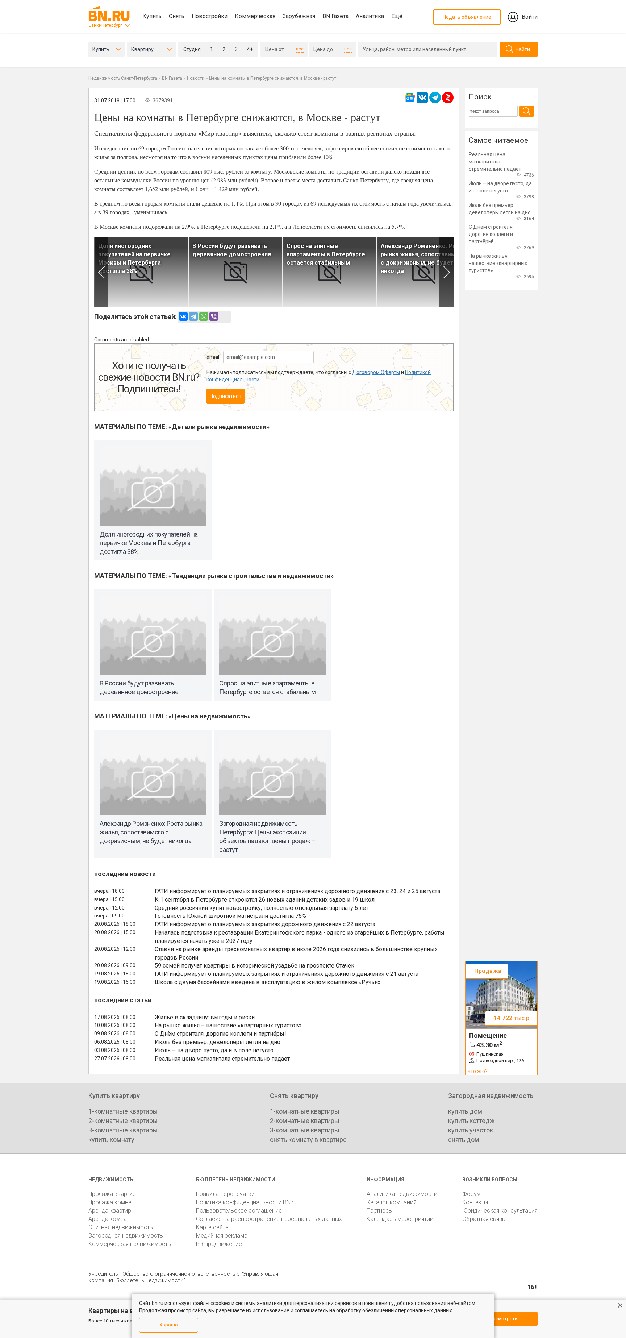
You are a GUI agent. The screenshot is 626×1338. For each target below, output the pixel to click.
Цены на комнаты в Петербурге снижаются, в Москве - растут (272, 78)
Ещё (396, 16)
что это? (478, 1071)
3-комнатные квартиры (123, 1130)
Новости (195, 78)
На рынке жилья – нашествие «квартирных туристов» (228, 1025)
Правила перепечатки (225, 1193)
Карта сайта (212, 1227)
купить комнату (111, 1139)
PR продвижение (219, 1243)
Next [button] (446, 272)
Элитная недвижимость (120, 1227)
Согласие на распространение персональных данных (269, 1218)
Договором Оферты (376, 372)
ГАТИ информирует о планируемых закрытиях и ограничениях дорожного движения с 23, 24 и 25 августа (297, 891)
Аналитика (370, 16)
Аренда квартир (109, 1210)
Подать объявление (467, 17)
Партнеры (380, 1210)
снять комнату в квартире (308, 1139)
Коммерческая (255, 16)
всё (300, 48)
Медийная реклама (221, 1235)
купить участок (470, 1130)
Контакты (475, 1202)
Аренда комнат (108, 1218)
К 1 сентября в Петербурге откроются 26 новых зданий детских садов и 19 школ (265, 899)
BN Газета (335, 16)
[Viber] (213, 316)
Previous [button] (101, 272)
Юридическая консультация (500, 1210)
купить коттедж (471, 1120)
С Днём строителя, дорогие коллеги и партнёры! (220, 1033)
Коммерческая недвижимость (129, 1243)
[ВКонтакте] (183, 316)
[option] (141, 272)
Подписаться (225, 396)
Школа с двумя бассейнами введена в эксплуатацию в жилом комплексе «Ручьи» (268, 982)
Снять (176, 16)
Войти (530, 16)
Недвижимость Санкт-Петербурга (122, 78)
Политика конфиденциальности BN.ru (246, 1202)
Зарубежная (299, 16)
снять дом (463, 1139)
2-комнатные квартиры (123, 1120)
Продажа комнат (111, 1202)
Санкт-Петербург (105, 25)
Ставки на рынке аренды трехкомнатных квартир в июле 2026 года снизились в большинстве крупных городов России (296, 953)
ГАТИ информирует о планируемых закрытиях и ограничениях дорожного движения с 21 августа (286, 973)
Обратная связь (483, 1218)
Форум (471, 1193)
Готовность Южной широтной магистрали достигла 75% (230, 915)
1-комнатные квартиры (123, 1111)
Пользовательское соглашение (239, 1210)
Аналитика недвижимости (402, 1193)
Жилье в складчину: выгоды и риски (205, 1017)
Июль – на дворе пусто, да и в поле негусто (214, 1050)
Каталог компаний (392, 1202)
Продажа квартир (112, 1193)
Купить (152, 16)
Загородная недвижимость (125, 1235)
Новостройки (210, 16)
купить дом (465, 1111)
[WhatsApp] (203, 316)
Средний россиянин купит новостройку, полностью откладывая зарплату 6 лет (261, 907)
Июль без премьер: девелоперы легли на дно (217, 1042)
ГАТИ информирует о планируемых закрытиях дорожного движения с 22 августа (265, 924)
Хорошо (168, 1324)
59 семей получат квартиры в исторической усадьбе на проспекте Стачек (254, 965)
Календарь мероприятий (400, 1218)
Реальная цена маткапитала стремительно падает (222, 1058)
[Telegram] (193, 316)
